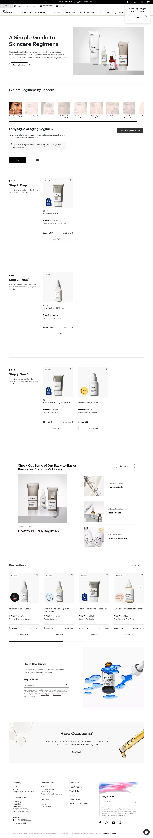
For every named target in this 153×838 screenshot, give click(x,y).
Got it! (137, 18)
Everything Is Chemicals (21, 811)
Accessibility (17, 802)
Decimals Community (78, 803)
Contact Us (33, 696)
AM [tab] (19, 160)
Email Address (106, 801)
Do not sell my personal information (82, 833)
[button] (42, 12)
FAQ (42, 787)
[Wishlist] (70, 179)
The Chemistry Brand (47, 6)
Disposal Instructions (48, 789)
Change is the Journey (20, 809)
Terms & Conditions (51, 833)
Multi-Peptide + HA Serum (54, 308)
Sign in (72, 795)
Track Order (74, 791)
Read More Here (125, 466)
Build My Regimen (19, 65)
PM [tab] (37, 160)
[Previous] (55, 2)
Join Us (15, 789)
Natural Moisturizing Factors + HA (57, 402)
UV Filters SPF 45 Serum (88, 402)
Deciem (61, 6)
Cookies (98, 833)
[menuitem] (6, 6)
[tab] (17, 565)
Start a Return (75, 787)
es (24, 823)
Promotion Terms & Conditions (51, 794)
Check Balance (46, 806)
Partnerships (17, 806)
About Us (16, 787)
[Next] (98, 2)
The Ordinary (8, 6)
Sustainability (17, 804)
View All (135, 566)
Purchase (44, 804)
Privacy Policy (45, 695)
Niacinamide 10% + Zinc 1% (20, 609)
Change (28, 820)
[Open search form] (128, 2)
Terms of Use (57, 695)
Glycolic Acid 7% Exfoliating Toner (128, 609)
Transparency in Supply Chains (23, 791)
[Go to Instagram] (106, 822)
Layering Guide (115, 487)
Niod (19, 6)
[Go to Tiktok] (120, 822)
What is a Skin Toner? (118, 538)
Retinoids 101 (114, 513)
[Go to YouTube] (113, 822)
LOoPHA (32, 6)
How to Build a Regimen (38, 531)
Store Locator (75, 799)
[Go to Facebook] (100, 822)
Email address (29, 685)
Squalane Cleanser (51, 213)
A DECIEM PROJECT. (109, 833)
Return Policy (45, 791)
